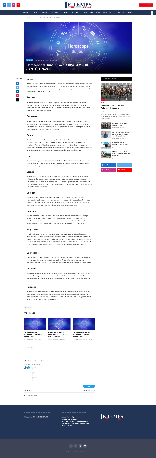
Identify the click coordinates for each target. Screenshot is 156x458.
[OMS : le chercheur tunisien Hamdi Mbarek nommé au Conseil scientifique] (106, 134)
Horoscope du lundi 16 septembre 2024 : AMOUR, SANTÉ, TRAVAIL (33, 335)
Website (34, 377)
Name (34, 367)
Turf (103, 99)
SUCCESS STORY (88, 12)
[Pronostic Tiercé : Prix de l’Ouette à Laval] (106, 125)
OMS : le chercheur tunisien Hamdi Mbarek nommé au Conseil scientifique (121, 134)
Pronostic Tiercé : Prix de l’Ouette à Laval (120, 124)
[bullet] (38, 360)
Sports (65, 12)
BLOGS (98, 12)
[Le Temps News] (78, 5)
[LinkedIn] (17, 91)
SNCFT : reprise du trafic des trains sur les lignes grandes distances (121, 153)
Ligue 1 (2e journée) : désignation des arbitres (120, 143)
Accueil (26, 17)
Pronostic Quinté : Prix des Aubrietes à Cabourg (112, 107)
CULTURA (75, 12)
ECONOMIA (55, 12)
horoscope (28, 307)
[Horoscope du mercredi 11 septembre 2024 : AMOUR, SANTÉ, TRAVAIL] (84, 324)
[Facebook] (17, 83)
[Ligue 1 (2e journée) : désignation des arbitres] (106, 145)
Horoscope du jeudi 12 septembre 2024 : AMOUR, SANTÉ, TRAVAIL (57, 335)
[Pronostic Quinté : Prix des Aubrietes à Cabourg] (116, 92)
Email (34, 372)
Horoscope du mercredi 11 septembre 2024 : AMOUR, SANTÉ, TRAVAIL (82, 335)
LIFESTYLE (120, 12)
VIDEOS (130, 12)
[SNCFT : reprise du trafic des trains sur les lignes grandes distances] (106, 154)
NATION (25, 12)
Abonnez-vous (146, 5)
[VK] (25, 367)
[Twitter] (17, 87)
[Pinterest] (17, 95)
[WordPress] (28, 367)
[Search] (152, 13)
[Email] (17, 99)
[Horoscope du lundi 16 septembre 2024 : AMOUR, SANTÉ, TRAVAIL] (35, 324)
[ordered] (36, 360)
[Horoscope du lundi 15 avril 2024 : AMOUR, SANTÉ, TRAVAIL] (78, 48)
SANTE (35, 12)
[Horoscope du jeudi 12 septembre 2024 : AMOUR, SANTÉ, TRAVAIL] (59, 324)
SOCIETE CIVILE (107, 12)
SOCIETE (44, 12)
